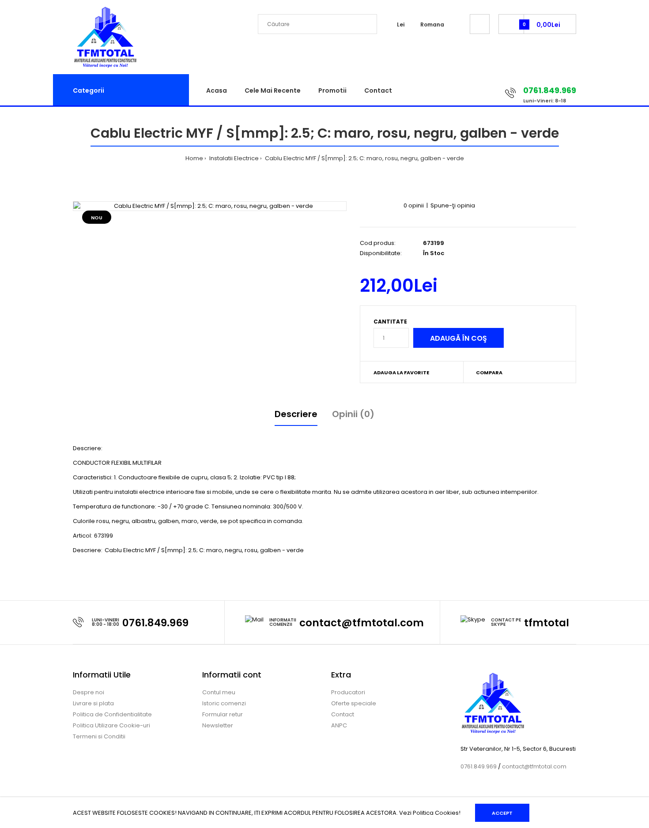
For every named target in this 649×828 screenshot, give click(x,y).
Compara (489, 372)
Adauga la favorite (401, 372)
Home (194, 158)
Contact (342, 714)
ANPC (339, 725)
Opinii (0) (353, 414)
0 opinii (414, 205)
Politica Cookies (436, 813)
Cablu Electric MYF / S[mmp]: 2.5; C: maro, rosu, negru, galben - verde (364, 158)
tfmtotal (546, 623)
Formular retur (222, 714)
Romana (432, 24)
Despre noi (88, 692)
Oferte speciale (353, 703)
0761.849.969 (155, 623)
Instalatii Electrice (233, 158)
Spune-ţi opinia (452, 205)
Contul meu (218, 692)
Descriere (296, 414)
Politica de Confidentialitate (112, 714)
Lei (400, 24)
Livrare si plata (93, 703)
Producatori (348, 692)
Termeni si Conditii (99, 736)
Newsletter (217, 725)
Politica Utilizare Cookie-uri (111, 725)
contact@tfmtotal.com (361, 623)
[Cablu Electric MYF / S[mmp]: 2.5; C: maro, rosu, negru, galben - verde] (209, 206)
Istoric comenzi (224, 703)
